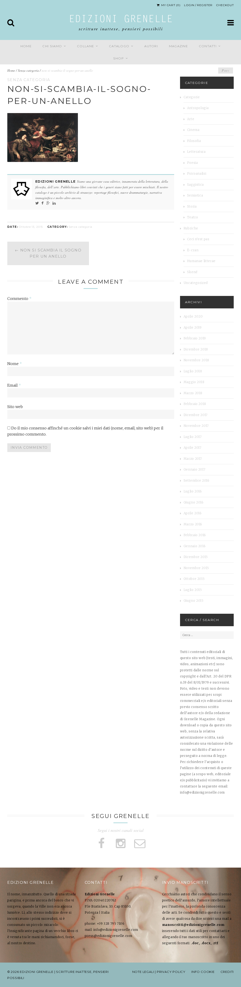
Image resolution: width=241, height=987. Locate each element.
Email (14, 385)
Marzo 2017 (193, 459)
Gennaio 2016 (195, 546)
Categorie (192, 97)
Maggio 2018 (194, 382)
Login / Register (198, 5)
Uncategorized (196, 283)
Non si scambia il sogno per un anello (48, 253)
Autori (151, 46)
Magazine (178, 46)
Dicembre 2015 (196, 557)
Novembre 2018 (196, 360)
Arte (190, 119)
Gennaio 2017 (194, 470)
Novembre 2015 (196, 568)
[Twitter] (37, 203)
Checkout (225, 5)
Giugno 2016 (194, 502)
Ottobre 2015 (194, 579)
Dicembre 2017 (196, 415)
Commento (19, 298)
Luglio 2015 (193, 590)
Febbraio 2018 (195, 404)
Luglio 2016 (193, 491)
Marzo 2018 (193, 393)
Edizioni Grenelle (121, 20)
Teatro (192, 217)
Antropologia (198, 108)
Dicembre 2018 (196, 349)
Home (26, 46)
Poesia (192, 163)
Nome (14, 363)
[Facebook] (42, 203)
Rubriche (191, 228)
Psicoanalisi (196, 174)
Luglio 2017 (193, 437)
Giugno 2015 (194, 601)
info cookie (203, 972)
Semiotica (195, 195)
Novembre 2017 (196, 426)
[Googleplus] (48, 203)
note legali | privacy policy (158, 972)
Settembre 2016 (196, 481)
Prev (225, 70)
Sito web (15, 406)
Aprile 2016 (193, 513)
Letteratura (196, 152)
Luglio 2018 (193, 371)
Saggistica (195, 185)
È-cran (193, 250)
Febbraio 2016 (195, 535)
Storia (192, 206)
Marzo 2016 (193, 524)
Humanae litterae (201, 261)
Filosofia (194, 141)
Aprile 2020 (193, 317)
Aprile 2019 (193, 328)
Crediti (227, 972)
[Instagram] (120, 843)
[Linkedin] (54, 203)
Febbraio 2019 (195, 338)
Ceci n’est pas (198, 239)
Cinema (193, 130)
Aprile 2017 (192, 448)
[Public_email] (139, 843)
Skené (192, 272)
